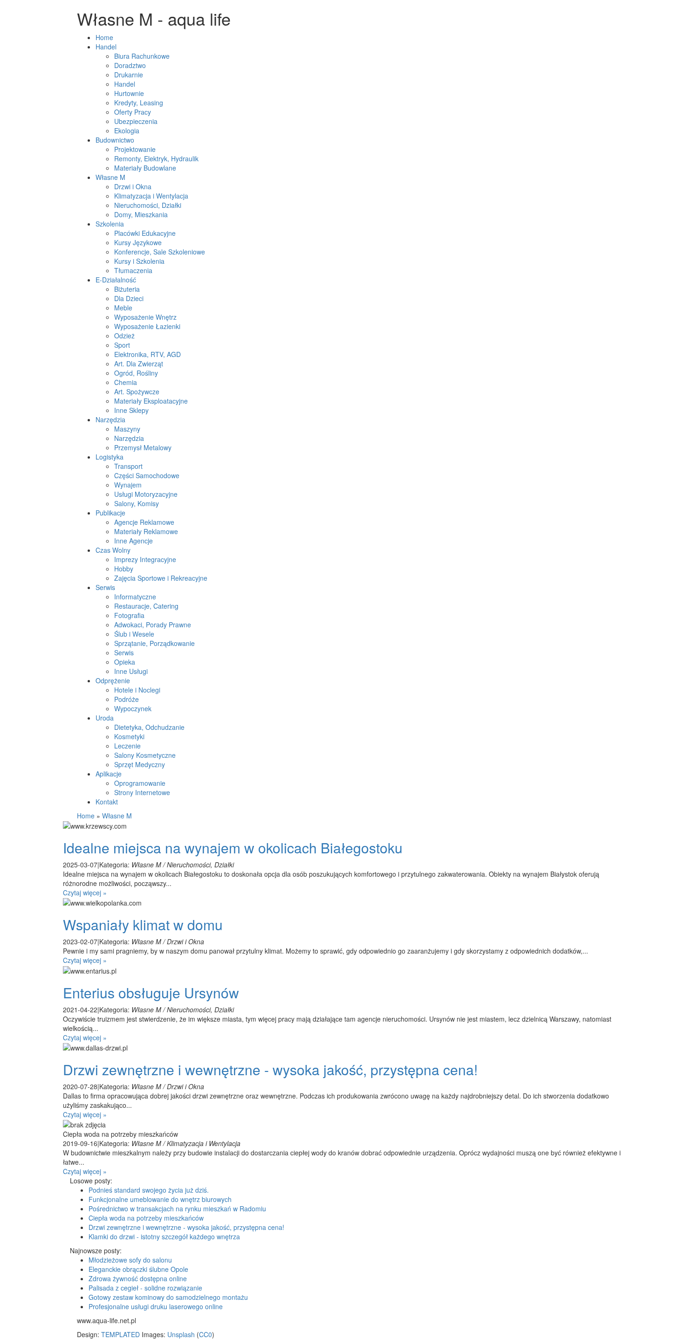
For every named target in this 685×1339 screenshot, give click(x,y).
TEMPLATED (120, 1334)
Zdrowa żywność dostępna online (138, 1278)
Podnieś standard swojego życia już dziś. (149, 1190)
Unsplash (181, 1334)
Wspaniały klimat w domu (143, 924)
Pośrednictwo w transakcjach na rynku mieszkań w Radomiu (177, 1208)
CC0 (205, 1334)
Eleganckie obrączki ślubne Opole (138, 1269)
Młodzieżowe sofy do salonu (130, 1259)
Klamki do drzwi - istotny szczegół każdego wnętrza (164, 1236)
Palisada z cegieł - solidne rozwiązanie (145, 1287)
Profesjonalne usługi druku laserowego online (156, 1306)
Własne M (117, 815)
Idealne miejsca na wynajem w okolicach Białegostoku (233, 848)
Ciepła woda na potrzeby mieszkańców (146, 1217)
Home (86, 815)
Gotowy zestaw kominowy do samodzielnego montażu (168, 1297)
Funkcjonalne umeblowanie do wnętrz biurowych (160, 1199)
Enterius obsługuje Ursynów (151, 992)
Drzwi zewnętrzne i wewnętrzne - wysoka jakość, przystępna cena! (270, 1069)
